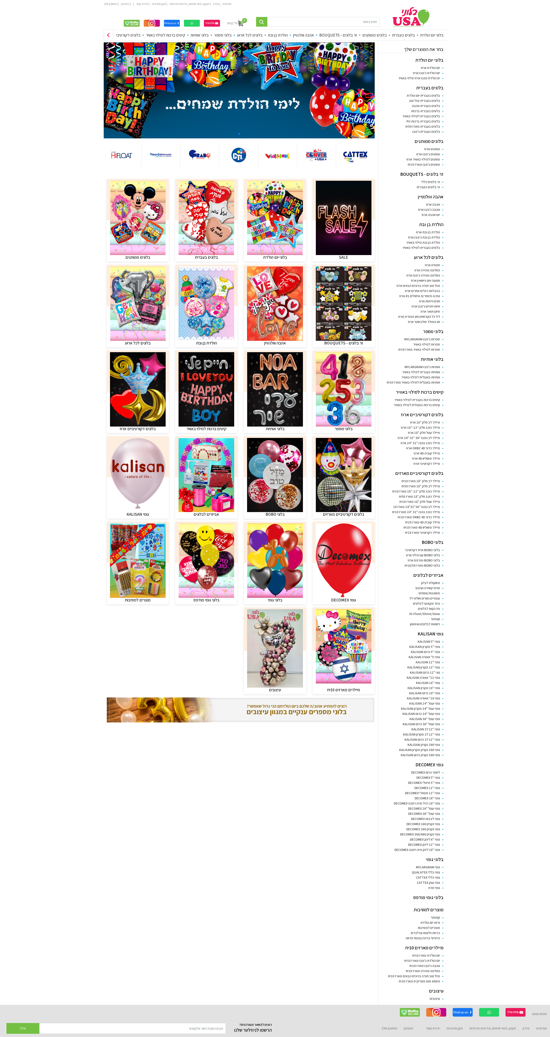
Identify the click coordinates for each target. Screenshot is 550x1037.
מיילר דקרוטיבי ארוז (426, 463)
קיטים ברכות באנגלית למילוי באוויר (417, 405)
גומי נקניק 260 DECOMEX (423, 829)
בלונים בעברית (403, 35)
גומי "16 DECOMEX (427, 798)
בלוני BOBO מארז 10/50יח (422, 565)
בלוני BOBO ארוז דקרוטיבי (422, 550)
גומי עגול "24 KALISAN (424, 703)
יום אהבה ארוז (431, 215)
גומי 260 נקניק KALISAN (424, 744)
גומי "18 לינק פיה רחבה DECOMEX (417, 849)
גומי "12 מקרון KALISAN (423, 667)
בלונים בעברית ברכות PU (423, 121)
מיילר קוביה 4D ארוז (427, 453)
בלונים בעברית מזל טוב (424, 100)
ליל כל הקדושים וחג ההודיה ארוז (419, 316)
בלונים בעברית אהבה (426, 106)
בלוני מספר (223, 35)
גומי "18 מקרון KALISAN (424, 688)
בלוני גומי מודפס (428, 897)
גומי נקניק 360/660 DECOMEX (420, 834)
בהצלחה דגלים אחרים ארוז (422, 291)
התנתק (124, 4)
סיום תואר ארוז (430, 311)
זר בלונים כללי (430, 182)
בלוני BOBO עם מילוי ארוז (423, 555)
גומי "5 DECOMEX (428, 777)
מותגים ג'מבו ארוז (428, 154)
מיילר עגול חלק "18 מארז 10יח (419, 501)
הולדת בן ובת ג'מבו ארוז (424, 237)
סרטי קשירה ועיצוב (427, 588)
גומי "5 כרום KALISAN (425, 652)
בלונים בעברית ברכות (425, 111)
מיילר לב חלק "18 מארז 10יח (421, 481)
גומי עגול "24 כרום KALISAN (421, 713)
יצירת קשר (141, 4)
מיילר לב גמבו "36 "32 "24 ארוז (418, 438)
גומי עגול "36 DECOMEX (424, 813)
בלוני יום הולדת (431, 35)
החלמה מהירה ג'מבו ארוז (423, 275)
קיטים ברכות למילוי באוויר (165, 35)
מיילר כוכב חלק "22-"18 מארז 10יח (416, 491)
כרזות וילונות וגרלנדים (425, 933)
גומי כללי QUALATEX (426, 872)
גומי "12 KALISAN (428, 662)
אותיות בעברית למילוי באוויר (421, 372)
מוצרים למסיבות (428, 910)
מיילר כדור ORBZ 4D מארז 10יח (419, 517)
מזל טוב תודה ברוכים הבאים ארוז (418, 285)
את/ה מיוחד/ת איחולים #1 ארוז (419, 296)
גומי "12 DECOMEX (427, 788)
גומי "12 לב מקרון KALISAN (421, 734)
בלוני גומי (434, 859)
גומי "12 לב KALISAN (425, 729)
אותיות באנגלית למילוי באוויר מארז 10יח (413, 382)
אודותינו (226, 4)
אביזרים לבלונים (428, 575)
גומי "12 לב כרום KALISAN (422, 739)
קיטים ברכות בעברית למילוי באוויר (417, 400)
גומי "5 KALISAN (429, 641)
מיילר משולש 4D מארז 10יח (421, 527)
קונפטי (435, 619)
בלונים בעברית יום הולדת (423, 95)
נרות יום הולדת (430, 922)
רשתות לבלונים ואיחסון (425, 624)
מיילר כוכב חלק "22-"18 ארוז (420, 427)
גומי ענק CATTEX (428, 882)
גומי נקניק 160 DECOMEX (423, 824)
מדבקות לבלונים (429, 608)
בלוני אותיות (200, 35)
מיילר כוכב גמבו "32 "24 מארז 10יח (416, 512)
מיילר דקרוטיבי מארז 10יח (422, 532)
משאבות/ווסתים (429, 593)
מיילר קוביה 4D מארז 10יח (422, 522)
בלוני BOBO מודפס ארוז (424, 560)
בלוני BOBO (432, 542)
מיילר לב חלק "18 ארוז (425, 422)
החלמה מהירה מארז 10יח (423, 971)
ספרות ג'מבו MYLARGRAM (422, 339)
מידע (215, 4)
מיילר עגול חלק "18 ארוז (424, 432)
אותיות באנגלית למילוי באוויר (421, 377)
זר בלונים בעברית (428, 187)
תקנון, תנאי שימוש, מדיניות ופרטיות (189, 4)
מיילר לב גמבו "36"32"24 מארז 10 (416, 507)
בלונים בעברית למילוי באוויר (421, 116)
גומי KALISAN (430, 634)
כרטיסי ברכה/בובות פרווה (423, 938)
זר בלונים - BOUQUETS (338, 35)
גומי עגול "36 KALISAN (424, 719)
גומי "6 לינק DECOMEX (425, 839)
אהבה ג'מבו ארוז (429, 209)
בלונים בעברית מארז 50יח (422, 126)
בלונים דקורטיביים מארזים (419, 473)
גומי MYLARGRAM (428, 867)
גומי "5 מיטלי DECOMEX (424, 782)
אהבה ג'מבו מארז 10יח (424, 966)
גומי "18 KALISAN (428, 683)
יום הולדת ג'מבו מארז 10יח (422, 960)
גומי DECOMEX (429, 765)
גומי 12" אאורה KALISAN (423, 677)
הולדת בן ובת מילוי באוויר (423, 242)
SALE (343, 257)
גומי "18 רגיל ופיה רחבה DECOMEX (417, 803)
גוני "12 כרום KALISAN (425, 672)
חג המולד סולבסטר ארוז (424, 322)
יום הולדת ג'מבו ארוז (426, 73)
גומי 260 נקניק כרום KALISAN (420, 755)
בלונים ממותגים (374, 35)
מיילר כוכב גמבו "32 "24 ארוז (420, 443)
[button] (108, 35)
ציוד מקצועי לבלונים (426, 603)
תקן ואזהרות (158, 4)
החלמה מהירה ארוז (427, 270)
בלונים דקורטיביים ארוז (123, 35)
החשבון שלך (110, 4)
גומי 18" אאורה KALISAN (423, 698)
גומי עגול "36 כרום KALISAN (421, 724)
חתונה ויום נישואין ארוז (425, 280)
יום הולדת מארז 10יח (426, 955)
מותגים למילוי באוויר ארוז (423, 159)
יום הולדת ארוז (430, 68)
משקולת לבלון (430, 583)
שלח (23, 1028)
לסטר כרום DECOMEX (425, 772)
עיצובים (436, 991)
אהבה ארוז (433, 204)
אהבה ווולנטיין (303, 35)
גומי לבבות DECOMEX (425, 819)
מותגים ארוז (432, 149)
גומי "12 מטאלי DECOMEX (422, 793)
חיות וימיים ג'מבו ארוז (425, 306)
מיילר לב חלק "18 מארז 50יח (421, 486)
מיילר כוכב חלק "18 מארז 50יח (419, 496)
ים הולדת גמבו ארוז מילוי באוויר (419, 78)
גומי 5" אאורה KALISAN (424, 657)
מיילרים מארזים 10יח (424, 948)
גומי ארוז (434, 888)
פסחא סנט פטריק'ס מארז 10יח (419, 981)
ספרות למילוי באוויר (426, 344)
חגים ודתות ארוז (429, 301)
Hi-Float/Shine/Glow (424, 614)
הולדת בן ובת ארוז (428, 232)
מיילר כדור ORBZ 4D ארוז (423, 448)
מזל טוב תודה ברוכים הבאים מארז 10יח (414, 976)
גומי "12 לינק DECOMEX (424, 844)
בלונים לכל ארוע (250, 35)
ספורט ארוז (432, 265)
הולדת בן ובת (278, 35)
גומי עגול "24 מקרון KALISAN (420, 708)
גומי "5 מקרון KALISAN (424, 646)
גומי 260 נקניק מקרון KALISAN (419, 750)
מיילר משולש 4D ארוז (426, 458)
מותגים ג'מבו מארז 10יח (424, 164)
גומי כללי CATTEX (428, 877)
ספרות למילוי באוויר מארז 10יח (419, 349)
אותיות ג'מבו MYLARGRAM (422, 367)
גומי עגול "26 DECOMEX (424, 808)
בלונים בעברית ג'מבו (426, 131)
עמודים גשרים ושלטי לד (424, 598)
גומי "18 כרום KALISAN (424, 693)
